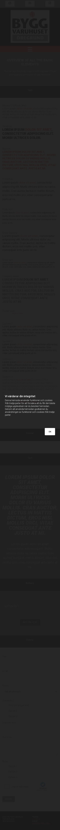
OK (50, 431)
